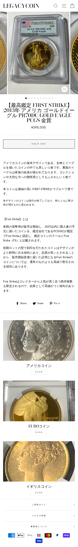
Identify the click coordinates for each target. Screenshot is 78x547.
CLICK (39, 371)
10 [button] (53, 98)
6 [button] (41, 98)
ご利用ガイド (39, 504)
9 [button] (50, 98)
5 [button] (38, 98)
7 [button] (44, 98)
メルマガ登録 (39, 515)
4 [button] (35, 98)
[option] (39, 53)
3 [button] (32, 98)
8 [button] (47, 98)
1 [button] (26, 98)
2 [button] (29, 98)
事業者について (39, 526)
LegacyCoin (21, 6)
